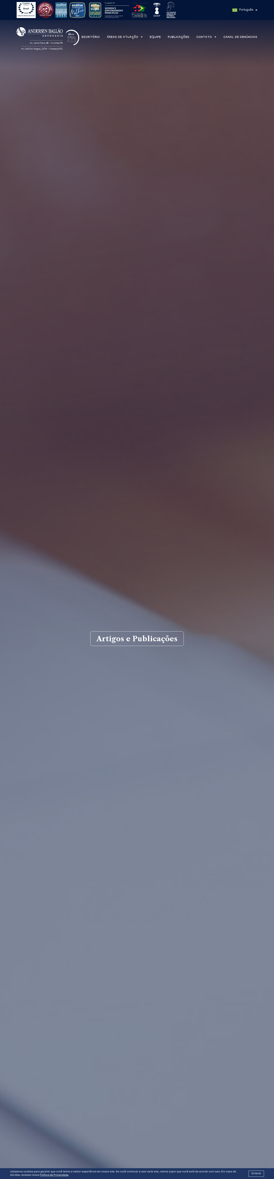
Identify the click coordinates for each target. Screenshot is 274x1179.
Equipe (155, 37)
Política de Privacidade (54, 1175)
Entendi (256, 1173)
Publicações (178, 37)
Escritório (91, 37)
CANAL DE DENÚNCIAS (240, 37)
